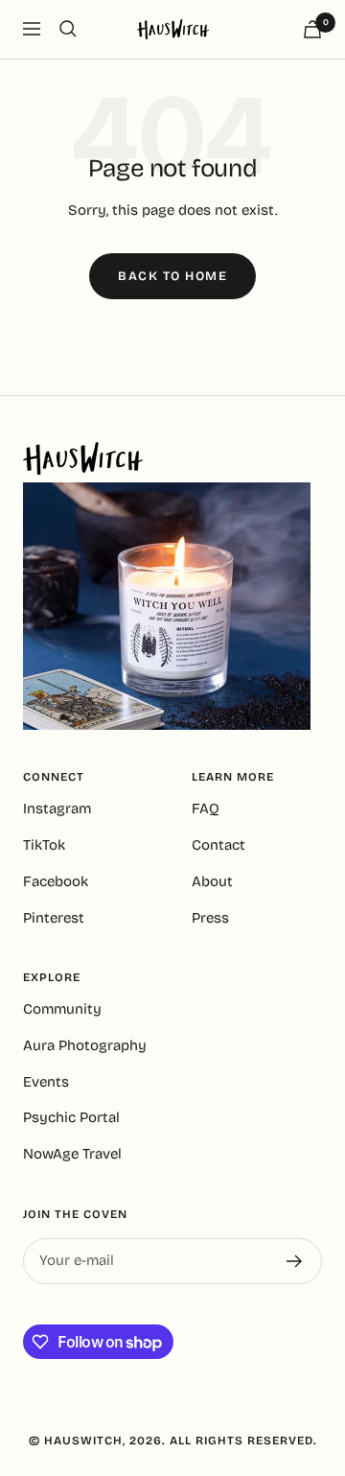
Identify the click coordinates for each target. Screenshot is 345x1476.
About (212, 881)
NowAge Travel (72, 1153)
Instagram (57, 808)
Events (46, 1081)
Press (210, 917)
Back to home (172, 276)
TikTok (44, 845)
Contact (218, 845)
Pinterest (53, 917)
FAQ (205, 808)
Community (62, 1009)
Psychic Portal (71, 1117)
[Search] (68, 28)
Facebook (55, 881)
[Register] (295, 1261)
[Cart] (312, 29)
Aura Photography (85, 1045)
